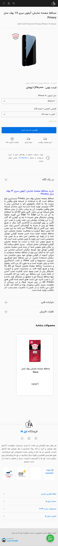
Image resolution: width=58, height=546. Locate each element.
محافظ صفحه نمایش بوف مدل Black (35, 370)
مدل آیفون (51, 95)
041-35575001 (23, 158)
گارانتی (53, 109)
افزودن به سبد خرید (29, 130)
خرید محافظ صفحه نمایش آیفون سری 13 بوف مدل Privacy (30, 193)
